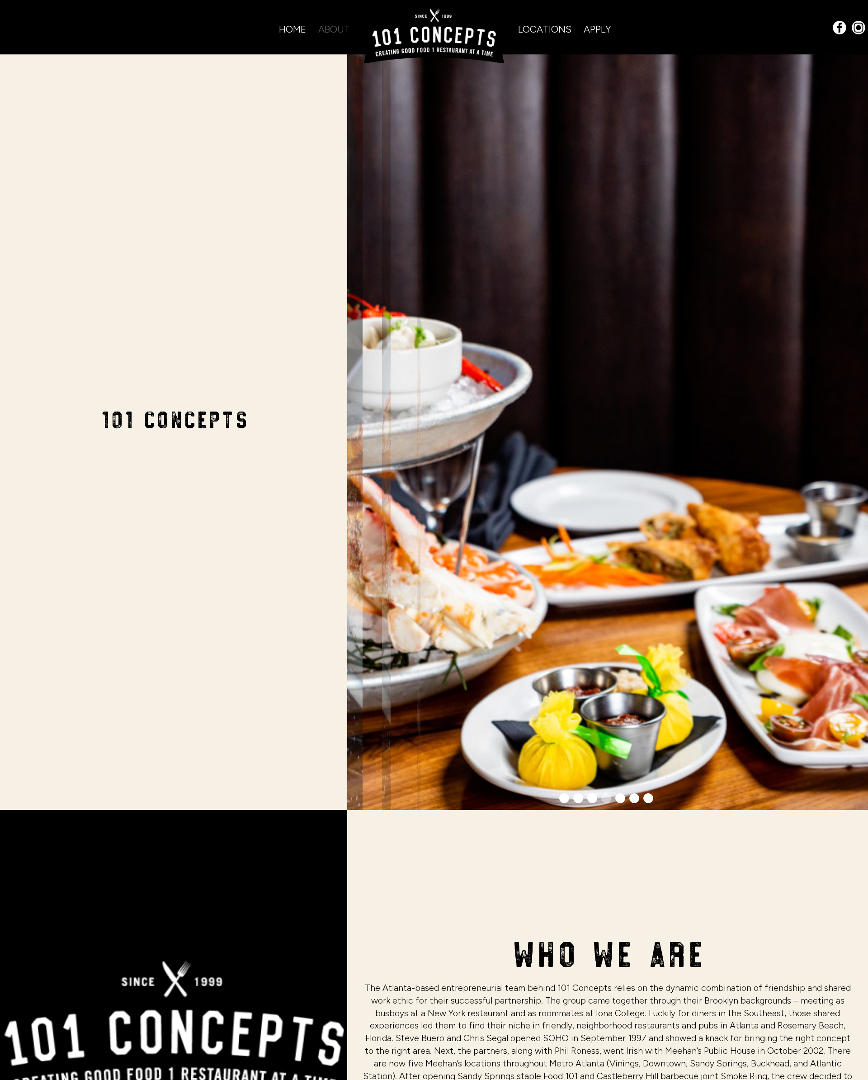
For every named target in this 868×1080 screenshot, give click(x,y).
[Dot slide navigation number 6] (634, 798)
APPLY (597, 29)
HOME (293, 29)
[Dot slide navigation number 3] (592, 798)
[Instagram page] (858, 27)
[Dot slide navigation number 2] (578, 798)
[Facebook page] (839, 27)
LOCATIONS (546, 29)
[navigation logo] (434, 31)
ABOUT (334, 29)
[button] (861, 803)
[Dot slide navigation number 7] (648, 798)
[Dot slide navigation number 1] (564, 798)
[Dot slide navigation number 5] (620, 798)
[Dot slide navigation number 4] (606, 798)
